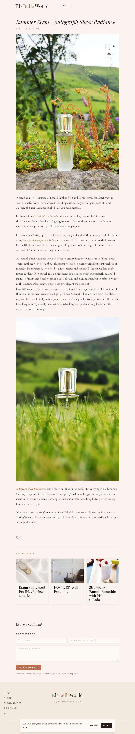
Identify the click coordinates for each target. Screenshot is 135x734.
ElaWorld (32, 6)
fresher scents (35, 245)
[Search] (64, 5)
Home (7, 693)
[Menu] (70, 6)
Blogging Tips (12, 703)
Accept (106, 725)
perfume (63, 299)
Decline (94, 725)
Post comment (28, 667)
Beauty (8, 698)
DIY (6, 713)
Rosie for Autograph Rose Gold (38, 240)
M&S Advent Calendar (47, 216)
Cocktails (10, 708)
